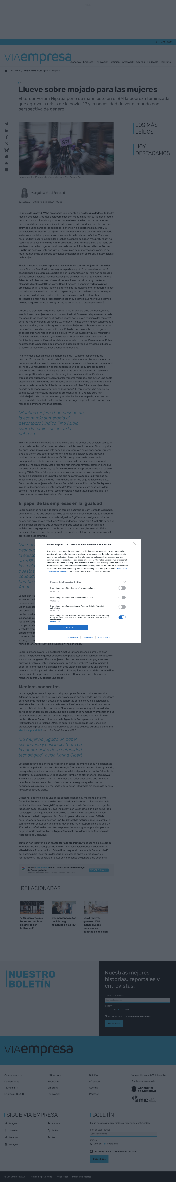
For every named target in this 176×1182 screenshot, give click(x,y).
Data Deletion (72, 637)
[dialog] (88, 591)
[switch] (122, 588)
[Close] (135, 544)
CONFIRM (68, 628)
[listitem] (88, 582)
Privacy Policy (104, 637)
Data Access (88, 637)
